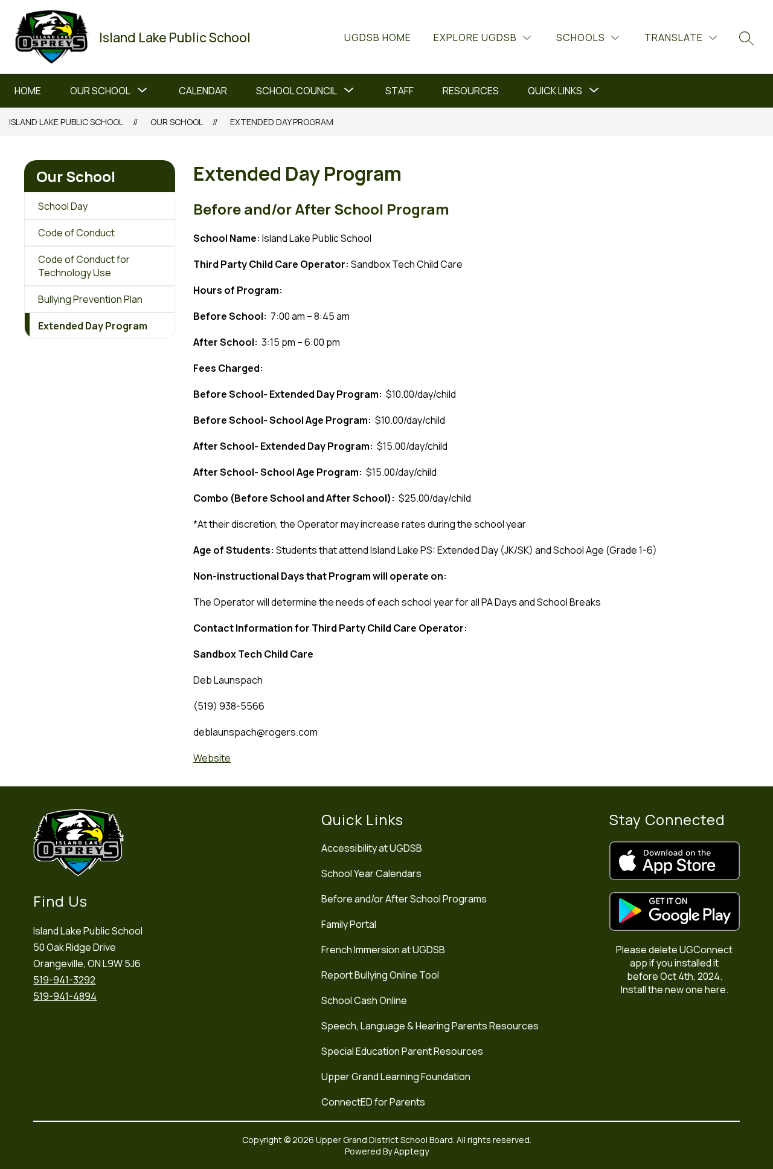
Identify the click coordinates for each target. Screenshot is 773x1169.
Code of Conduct (76, 232)
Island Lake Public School (66, 122)
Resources (471, 90)
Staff (399, 90)
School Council (296, 90)
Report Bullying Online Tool (380, 975)
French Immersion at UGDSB (383, 949)
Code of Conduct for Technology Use (84, 266)
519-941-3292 (64, 979)
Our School (100, 90)
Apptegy (411, 1151)
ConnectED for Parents (373, 1102)
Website (212, 758)
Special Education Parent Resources (402, 1051)
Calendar (203, 90)
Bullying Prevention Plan (90, 299)
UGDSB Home (377, 37)
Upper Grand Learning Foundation (395, 1076)
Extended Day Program (281, 122)
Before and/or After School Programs (404, 898)
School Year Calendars (371, 873)
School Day (63, 206)
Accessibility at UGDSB (371, 848)
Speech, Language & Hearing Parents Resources (430, 1025)
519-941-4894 (65, 996)
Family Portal (348, 924)
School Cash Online (364, 1000)
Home (27, 90)
